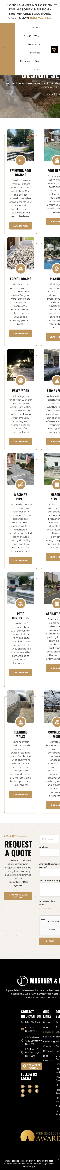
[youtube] (23, 1091)
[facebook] (23, 1087)
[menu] (56, 5)
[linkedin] (37, 1087)
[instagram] (30, 1087)
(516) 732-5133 (41, 18)
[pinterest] (23, 1095)
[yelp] (37, 1091)
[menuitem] (37, 29)
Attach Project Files (47, 903)
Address (43, 847)
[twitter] (30, 1091)
